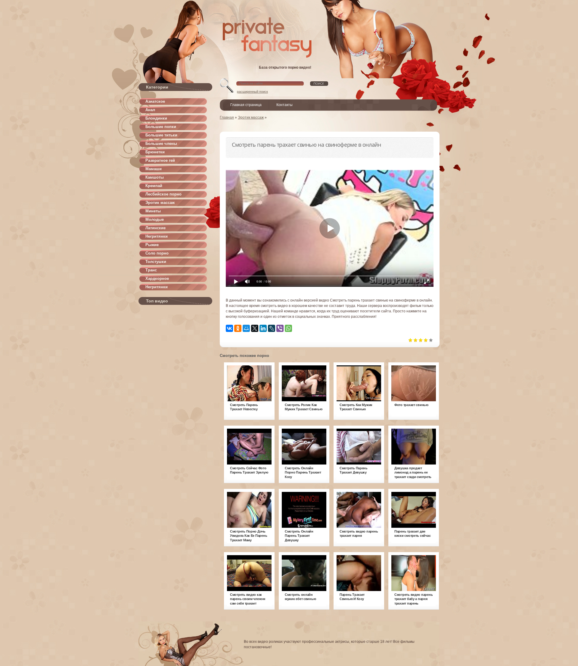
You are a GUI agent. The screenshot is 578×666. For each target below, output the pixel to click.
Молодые (154, 219)
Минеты (153, 211)
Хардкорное (157, 278)
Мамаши (153, 169)
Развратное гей (160, 160)
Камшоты (154, 177)
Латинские (155, 228)
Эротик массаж (160, 202)
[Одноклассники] (237, 328)
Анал (150, 110)
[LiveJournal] (271, 328)
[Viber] (280, 328)
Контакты (284, 105)
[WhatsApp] (288, 328)
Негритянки (156, 236)
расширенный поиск (252, 91)
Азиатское (155, 101)
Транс (151, 270)
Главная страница (246, 105)
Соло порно (157, 253)
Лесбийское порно (163, 194)
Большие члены (161, 143)
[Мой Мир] (246, 328)
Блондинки (156, 118)
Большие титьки (161, 135)
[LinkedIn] (263, 328)
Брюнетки (155, 152)
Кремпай (153, 185)
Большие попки (160, 126)
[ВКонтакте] (229, 328)
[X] (254, 328)
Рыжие (152, 244)
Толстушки (155, 261)
